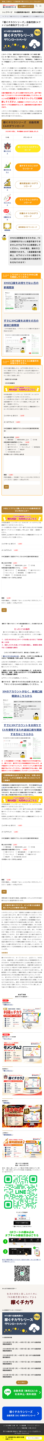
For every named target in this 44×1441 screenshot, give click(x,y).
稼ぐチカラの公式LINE (11, 656)
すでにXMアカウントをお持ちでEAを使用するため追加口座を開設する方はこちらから (22, 729)
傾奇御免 (6, 1103)
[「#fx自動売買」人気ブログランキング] (22, 1219)
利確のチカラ (8, 1005)
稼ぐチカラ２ (8, 1071)
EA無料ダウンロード (26, 6)
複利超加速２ (8, 1135)
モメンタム (7, 1039)
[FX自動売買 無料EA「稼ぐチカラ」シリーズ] (10, 6)
